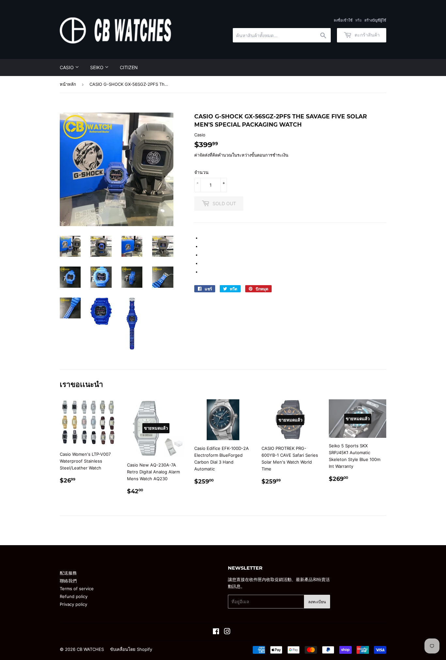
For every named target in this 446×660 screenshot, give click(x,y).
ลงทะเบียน (317, 601)
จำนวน (201, 172)
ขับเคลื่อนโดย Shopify (131, 649)
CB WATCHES (90, 649)
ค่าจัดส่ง (201, 155)
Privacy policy (73, 604)
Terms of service (77, 588)
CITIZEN (129, 67)
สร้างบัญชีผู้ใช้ (375, 20)
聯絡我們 (68, 580)
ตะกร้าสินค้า (366, 35)
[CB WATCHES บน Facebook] (216, 632)
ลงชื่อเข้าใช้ (343, 20)
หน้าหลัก (68, 84)
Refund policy (74, 596)
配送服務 (68, 573)
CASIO (67, 67)
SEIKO (97, 67)
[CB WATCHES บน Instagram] (227, 632)
